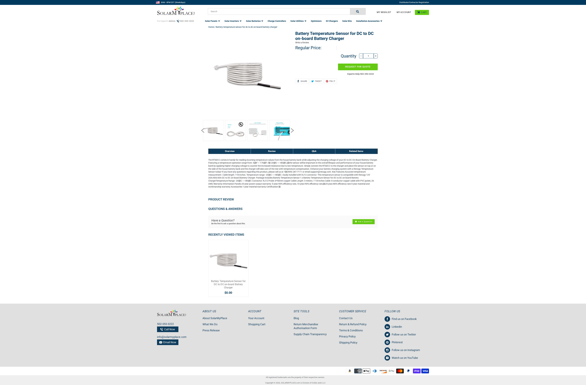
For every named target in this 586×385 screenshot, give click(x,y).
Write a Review (302, 42)
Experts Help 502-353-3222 (360, 74)
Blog (296, 318)
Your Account (256, 318)
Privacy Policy (347, 336)
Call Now (169, 329)
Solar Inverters (231, 21)
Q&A (314, 151)
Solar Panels (211, 21)
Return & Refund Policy (353, 324)
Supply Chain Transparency (310, 334)
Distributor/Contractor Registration (414, 2)
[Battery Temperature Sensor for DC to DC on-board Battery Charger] (228, 260)
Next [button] (292, 130)
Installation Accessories (368, 21)
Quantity (348, 56)
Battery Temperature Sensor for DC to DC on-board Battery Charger (228, 284)
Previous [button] (202, 130)
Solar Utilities (297, 21)
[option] (213, 130)
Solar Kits (347, 21)
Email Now (169, 342)
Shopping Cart (256, 324)
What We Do (210, 324)
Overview (230, 151)
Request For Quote (357, 66)
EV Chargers (332, 21)
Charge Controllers (277, 21)
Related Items (356, 151)
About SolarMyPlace (215, 318)
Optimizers (316, 21)
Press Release (211, 330)
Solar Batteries (253, 21)
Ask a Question (364, 222)
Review (272, 151)
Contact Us (346, 318)
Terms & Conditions (351, 330)
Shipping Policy (348, 342)
